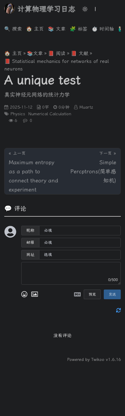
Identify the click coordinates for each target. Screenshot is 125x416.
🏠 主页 (13, 53)
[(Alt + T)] (85, 9)
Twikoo (97, 359)
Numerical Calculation (49, 113)
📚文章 (35, 53)
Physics (17, 113)
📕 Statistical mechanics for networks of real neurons (56, 65)
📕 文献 (79, 53)
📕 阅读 (57, 53)
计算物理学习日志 (46, 9)
